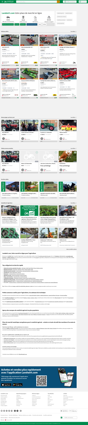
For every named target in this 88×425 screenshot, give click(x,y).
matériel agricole (60, 13)
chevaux (28, 297)
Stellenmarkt (34, 404)
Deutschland (65, 398)
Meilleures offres (4, 31)
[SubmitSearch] (58, 1)
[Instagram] (4, 411)
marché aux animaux (61, 20)
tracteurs (38, 295)
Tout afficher (73, 31)
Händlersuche (3, 399)
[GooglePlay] (18, 384)
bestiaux (25, 297)
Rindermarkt (34, 399)
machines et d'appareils (23, 313)
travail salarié (70, 297)
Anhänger (18, 405)
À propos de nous (4, 415)
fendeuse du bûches (34, 271)
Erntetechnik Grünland (36, 396)
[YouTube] (2, 411)
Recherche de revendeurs (32, 24)
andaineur (19, 269)
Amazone (43, 314)
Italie (48, 328)
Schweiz (64, 401)
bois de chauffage (63, 295)
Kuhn (29, 314)
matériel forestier (68, 13)
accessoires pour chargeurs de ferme (37, 282)
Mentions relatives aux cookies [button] (25, 415)
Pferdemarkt (34, 401)
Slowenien (65, 404)
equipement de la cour (40, 301)
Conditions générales (47, 415)
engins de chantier (32, 295)
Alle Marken (3, 404)
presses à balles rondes (28, 269)
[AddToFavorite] (18, 36)
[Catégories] (15, 411)
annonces (17, 24)
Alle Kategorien (3, 402)
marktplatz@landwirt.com (56, 423)
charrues (19, 272)
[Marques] (17, 411)
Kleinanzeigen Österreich (68, 396)
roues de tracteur (16, 276)
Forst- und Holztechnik (36, 398)
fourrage (57, 295)
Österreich (65, 395)
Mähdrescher (18, 396)
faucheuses (15, 269)
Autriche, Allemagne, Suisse (42, 328)
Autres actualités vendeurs (72, 249)
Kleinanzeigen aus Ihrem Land (7, 117)
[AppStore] (6, 384)
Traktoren (18, 395)
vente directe (69, 20)
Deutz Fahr (26, 314)
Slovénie (54, 328)
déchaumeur (14, 272)
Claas (35, 268)
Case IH (70, 313)
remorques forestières (26, 271)
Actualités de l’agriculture (6, 203)
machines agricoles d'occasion (45, 256)
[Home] (9, 2)
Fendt (27, 268)
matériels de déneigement (37, 281)
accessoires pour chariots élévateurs (51, 282)
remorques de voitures (20, 273)
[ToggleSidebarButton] (2, 2)
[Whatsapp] (11, 410)
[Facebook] (7, 411)
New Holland (30, 268)
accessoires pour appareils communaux (55, 301)
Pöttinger (35, 314)
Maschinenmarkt (4, 395)
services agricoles (60, 23)
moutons (32, 297)
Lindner (67, 313)
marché (36, 257)
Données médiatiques (13, 415)
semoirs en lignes (23, 275)
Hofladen (33, 405)
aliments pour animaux (61, 16)
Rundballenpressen (20, 398)
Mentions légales (4, 417)
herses (11, 272)
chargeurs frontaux (12, 282)
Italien (64, 402)
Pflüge (17, 399)
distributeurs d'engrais (18, 278)
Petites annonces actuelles (7, 148)
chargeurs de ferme (19, 281)
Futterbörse (34, 402)
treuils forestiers (19, 271)
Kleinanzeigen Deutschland (68, 399)
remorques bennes (12, 273)
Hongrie (51, 328)
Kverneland (39, 314)
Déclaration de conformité (14, 417)
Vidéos (40, 24)
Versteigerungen (4, 401)
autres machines (69, 301)
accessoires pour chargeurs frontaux (23, 282)
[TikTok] (9, 411)
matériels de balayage (28, 281)
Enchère (44, 24)
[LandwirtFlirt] (21, 411)
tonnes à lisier (25, 278)
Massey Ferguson (15, 314)
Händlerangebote (4, 396)
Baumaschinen (19, 404)
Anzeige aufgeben (4, 405)
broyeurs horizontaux (16, 275)
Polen (64, 405)
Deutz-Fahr (50, 405)
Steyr (57, 313)
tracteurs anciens (39, 268)
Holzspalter (18, 402)
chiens (36, 297)
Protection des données (37, 415)
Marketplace (23, 24)
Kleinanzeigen (3, 398)
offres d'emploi (57, 297)
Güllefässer (18, 401)
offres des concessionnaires (8, 24)
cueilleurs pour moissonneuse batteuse (32, 279)
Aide (3, 420)
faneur (23, 269)
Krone (32, 314)
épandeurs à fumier (31, 278)
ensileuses (41, 279)
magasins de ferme (52, 295)
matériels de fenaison (44, 295)
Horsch (48, 314)
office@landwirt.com (23, 354)
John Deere (23, 268)
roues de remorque (23, 276)
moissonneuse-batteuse (20, 279)
